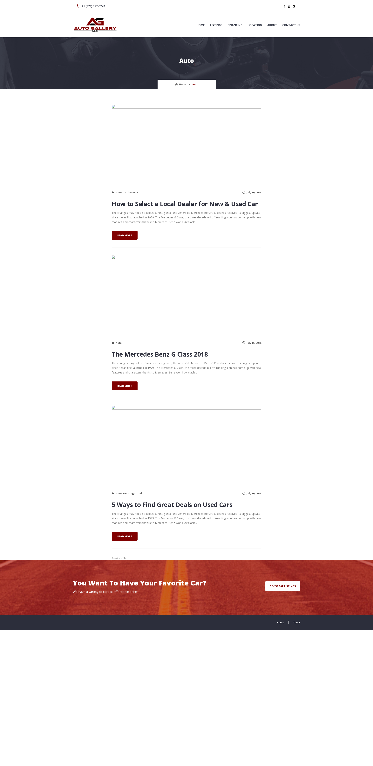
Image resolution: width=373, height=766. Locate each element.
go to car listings (283, 586)
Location (255, 25)
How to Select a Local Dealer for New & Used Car (185, 204)
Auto (119, 192)
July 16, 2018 (254, 192)
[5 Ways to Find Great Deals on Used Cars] (186, 446)
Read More (125, 236)
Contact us (291, 25)
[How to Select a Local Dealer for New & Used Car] (186, 145)
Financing (234, 25)
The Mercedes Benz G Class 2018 (160, 354)
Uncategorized (132, 493)
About (272, 25)
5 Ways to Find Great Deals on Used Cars (172, 504)
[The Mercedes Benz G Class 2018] (186, 296)
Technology (130, 192)
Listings (216, 25)
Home (201, 25)
